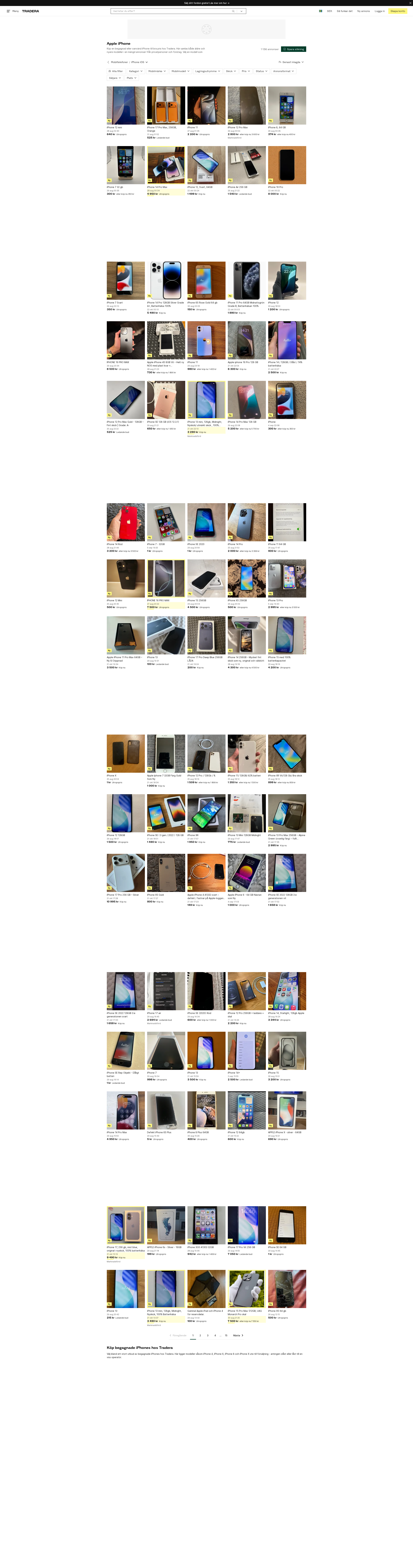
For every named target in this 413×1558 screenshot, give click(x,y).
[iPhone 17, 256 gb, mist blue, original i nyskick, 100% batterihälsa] (126, 1225)
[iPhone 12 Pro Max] (247, 105)
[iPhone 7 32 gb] (126, 165)
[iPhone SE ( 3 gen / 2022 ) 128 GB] (166, 813)
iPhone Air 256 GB (237, 187)
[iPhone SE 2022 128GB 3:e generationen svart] (126, 991)
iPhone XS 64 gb (277, 1310)
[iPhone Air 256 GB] (247, 165)
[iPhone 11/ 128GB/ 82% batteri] (247, 754)
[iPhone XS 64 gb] (287, 1289)
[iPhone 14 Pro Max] (166, 165)
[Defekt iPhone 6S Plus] (166, 1110)
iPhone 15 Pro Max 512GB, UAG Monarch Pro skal (245, 1312)
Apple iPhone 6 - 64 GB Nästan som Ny (245, 896)
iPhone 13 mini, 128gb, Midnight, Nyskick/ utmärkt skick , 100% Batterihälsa (204, 423)
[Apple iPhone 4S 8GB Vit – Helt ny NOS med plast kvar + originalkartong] (166, 340)
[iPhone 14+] (247, 1051)
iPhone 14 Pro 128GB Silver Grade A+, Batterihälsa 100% (165, 304)
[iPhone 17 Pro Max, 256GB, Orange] (166, 105)
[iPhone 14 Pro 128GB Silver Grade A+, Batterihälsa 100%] (166, 281)
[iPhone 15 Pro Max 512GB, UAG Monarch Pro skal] (247, 1289)
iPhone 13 (152, 657)
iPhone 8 (229, 1353)
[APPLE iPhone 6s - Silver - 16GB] (166, 1225)
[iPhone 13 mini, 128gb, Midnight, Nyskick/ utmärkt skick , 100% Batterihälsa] (206, 400)
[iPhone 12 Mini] (126, 578)
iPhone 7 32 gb (115, 187)
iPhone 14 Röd (114, 544)
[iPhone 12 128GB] (126, 813)
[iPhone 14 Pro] (247, 522)
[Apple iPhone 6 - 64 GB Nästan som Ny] (247, 873)
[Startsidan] (30, 11)
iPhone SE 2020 (195, 544)
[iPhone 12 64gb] (247, 1110)
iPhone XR (192, 835)
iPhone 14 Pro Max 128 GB (242, 421)
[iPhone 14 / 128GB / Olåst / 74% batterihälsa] (287, 340)
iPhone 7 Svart (115, 302)
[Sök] (233, 11)
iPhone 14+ (234, 1072)
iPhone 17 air (154, 1013)
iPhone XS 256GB (237, 600)
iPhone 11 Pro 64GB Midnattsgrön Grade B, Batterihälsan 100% (246, 304)
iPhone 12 (273, 302)
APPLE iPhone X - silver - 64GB (284, 1132)
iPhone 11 (192, 127)
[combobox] (174, 11)
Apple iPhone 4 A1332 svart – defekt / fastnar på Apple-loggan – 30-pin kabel (206, 896)
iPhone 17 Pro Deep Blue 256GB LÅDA (204, 659)
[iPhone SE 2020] (206, 522)
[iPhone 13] (166, 635)
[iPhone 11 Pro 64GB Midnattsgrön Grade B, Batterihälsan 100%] (247, 281)
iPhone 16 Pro (275, 187)
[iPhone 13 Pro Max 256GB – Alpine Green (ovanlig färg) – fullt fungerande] (287, 813)
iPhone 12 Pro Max (238, 127)
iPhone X (111, 775)
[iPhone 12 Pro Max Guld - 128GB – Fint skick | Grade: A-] (126, 400)
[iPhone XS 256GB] (247, 578)
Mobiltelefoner (119, 62)
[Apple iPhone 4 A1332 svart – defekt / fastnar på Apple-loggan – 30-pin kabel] (206, 873)
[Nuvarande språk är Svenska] (320, 11)
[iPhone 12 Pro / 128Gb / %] (206, 754)
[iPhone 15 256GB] (206, 578)
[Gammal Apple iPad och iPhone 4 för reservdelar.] (206, 1289)
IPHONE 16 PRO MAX (118, 362)
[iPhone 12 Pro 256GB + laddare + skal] (247, 991)
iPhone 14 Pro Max (157, 187)
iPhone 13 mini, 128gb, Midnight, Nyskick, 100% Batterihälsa (164, 1312)
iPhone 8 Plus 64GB (198, 1132)
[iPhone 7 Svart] (126, 281)
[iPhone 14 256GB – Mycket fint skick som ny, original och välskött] (247, 635)
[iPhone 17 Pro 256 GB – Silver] (126, 873)
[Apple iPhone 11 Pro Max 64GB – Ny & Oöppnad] (126, 635)
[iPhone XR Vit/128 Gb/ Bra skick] (287, 754)
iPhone (272, 421)
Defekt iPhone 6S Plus (159, 1132)
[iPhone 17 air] (166, 991)
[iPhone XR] (206, 813)
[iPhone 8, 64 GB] (287, 105)
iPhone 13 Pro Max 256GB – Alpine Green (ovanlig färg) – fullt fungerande (286, 837)
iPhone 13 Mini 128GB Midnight (244, 835)
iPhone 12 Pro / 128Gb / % (201, 775)
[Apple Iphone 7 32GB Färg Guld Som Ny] (166, 754)
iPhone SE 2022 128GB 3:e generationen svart (121, 1015)
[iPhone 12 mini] (126, 105)
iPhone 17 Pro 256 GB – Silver (123, 894)
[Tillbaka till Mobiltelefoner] (108, 62)
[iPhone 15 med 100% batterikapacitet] (287, 635)
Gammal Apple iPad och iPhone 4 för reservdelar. (205, 1312)
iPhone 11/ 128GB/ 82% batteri (244, 775)
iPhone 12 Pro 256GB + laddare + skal (246, 1015)
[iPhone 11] (206, 105)
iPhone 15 (273, 1072)
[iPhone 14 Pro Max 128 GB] (247, 400)
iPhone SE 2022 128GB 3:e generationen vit (282, 896)
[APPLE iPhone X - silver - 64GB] (287, 1110)
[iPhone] (287, 400)
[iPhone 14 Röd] (126, 522)
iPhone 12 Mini (114, 600)
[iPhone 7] (166, 1051)
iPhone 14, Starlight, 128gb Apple (286, 1013)
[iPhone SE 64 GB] (287, 1225)
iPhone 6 (219, 1353)
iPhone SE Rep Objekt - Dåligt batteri (123, 1074)
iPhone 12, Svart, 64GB (199, 187)
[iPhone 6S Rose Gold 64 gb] (206, 281)
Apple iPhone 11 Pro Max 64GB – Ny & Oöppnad (124, 659)
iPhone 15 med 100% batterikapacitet (279, 659)
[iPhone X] (126, 754)
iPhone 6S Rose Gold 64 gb (202, 302)
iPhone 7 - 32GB (156, 544)
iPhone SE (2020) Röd (199, 1013)
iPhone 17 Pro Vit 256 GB (241, 1247)
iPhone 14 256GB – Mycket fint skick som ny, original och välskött (246, 659)
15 (226, 1335)
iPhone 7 (152, 1072)
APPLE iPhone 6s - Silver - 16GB (164, 1247)
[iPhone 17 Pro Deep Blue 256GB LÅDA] (206, 635)
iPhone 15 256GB (196, 600)
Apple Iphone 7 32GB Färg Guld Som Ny (164, 777)
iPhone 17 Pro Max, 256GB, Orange (162, 129)
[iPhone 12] (287, 281)
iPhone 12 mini (114, 127)
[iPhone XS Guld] (166, 873)
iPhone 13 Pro (275, 600)
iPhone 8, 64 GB (277, 127)
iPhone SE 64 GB (277, 1247)
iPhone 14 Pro (235, 544)
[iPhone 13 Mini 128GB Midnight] (247, 813)
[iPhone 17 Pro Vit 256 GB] (247, 1225)
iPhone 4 (208, 1353)
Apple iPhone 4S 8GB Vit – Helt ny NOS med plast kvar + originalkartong (165, 364)
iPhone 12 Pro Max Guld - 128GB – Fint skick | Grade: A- (125, 423)
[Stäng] (410, 3)
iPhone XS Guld (155, 894)
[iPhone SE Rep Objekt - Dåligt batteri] (126, 1051)
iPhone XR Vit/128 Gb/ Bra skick (285, 775)
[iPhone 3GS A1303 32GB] (206, 1225)
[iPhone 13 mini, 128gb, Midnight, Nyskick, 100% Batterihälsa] (166, 1289)
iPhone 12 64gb (236, 1132)
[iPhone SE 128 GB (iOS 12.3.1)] (166, 400)
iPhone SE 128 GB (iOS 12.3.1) (163, 421)
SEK (329, 11)
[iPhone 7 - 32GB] (166, 522)
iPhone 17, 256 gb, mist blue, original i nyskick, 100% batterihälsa (126, 1249)
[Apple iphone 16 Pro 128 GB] (247, 340)
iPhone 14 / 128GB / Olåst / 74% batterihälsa (285, 364)
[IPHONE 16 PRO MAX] (126, 340)
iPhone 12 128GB (116, 835)
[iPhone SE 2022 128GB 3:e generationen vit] (287, 873)
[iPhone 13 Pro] (287, 578)
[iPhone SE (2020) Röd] (206, 991)
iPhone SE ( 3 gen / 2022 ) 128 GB (165, 835)
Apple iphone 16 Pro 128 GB (243, 362)
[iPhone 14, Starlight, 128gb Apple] (287, 991)
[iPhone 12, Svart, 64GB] (206, 165)
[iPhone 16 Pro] (287, 165)
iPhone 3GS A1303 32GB (200, 1247)
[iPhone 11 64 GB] (287, 522)
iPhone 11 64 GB (277, 544)
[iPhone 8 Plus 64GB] (206, 1110)
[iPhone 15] (287, 1051)
